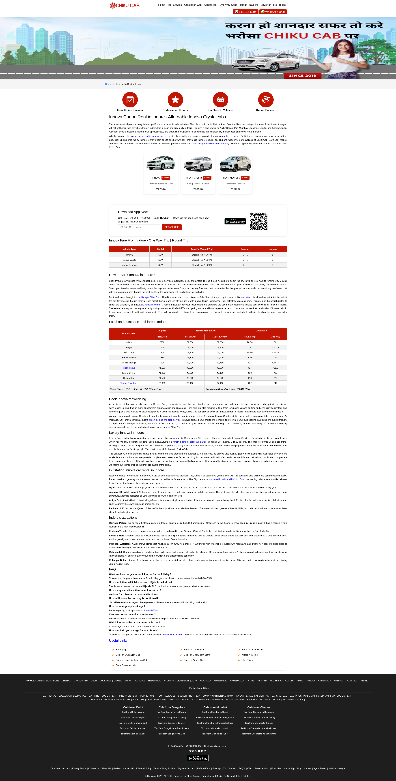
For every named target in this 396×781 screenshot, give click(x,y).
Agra (194, 680)
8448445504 (177, 746)
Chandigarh (81, 680)
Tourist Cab (147, 696)
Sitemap (217, 768)
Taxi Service (175, 4)
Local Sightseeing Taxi (72, 696)
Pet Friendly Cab (293, 699)
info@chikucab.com (216, 746)
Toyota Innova (128, 368)
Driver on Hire (268, 4)
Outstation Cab (193, 4)
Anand (364, 680)
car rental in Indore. (150, 304)
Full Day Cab (272, 699)
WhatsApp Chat (275, 11)
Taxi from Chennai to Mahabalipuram (259, 728)
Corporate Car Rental (210, 699)
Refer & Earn (203, 768)
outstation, (246, 297)
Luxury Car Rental (214, 696)
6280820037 (195, 746)
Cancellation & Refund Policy (137, 768)
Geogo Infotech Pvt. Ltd (238, 776)
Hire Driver (247, 660)
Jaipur (128, 680)
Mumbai (118, 680)
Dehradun (183, 680)
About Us (106, 768)
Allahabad (276, 680)
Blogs (282, 4)
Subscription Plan (189, 696)
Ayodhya (169, 680)
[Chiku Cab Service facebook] (193, 751)
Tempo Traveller (249, 4)
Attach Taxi (262, 696)
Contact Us (93, 768)
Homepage (121, 649)
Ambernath (324, 680)
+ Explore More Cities (198, 688)
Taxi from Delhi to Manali (133, 733)
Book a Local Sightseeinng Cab (131, 660)
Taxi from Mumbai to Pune (215, 733)
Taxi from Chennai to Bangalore (258, 712)
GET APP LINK (172, 227)
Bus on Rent (109, 696)
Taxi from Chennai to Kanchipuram (259, 733)
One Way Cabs (228, 4)
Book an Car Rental (194, 649)
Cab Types (296, 696)
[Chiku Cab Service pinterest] (202, 751)
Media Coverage (337, 768)
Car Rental (49, 696)
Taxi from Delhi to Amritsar (133, 728)
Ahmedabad (220, 680)
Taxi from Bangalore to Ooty (171, 723)
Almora (289, 680)
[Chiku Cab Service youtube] (199, 751)
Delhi (94, 680)
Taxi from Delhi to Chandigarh (132, 723)
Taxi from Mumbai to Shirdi (215, 712)
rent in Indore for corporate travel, (189, 441)
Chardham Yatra (156, 699)
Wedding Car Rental (181, 699)
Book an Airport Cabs (194, 660)
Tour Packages (166, 696)
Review (117, 768)
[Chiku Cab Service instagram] (196, 751)
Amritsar (352, 680)
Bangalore (52, 680)
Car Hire (94, 696)
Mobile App (289, 768)
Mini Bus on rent (341, 696)
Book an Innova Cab (252, 649)
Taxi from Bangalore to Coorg (171, 717)
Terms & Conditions (60, 768)
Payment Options (186, 768)
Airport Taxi (210, 4)
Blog (299, 768)
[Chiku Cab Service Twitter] (190, 751)
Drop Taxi (323, 696)
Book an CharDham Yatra (197, 654)
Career (307, 768)
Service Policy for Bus (164, 768)
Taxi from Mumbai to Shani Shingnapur (215, 717)
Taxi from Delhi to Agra (133, 712)
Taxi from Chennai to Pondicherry (259, 717)
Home (161, 4)
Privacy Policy (79, 768)
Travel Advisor (262, 768)
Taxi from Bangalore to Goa (171, 733)
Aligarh (262, 680)
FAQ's (242, 768)
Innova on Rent (128, 696)
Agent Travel (320, 768)
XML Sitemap (229, 768)
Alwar (300, 680)
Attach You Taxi (250, 654)
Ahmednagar (237, 680)
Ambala (311, 680)
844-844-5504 (247, 11)
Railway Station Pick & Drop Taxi (110, 699)
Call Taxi (309, 696)
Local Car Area (235, 699)
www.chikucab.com (173, 634)
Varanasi (140, 680)
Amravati (339, 680)
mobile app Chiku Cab (149, 297)
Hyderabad (154, 680)
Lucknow (105, 680)
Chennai (66, 680)
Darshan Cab (279, 696)
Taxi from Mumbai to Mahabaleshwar (215, 723)
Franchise (276, 768)
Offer (249, 768)
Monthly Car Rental (240, 696)
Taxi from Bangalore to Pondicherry (171, 728)
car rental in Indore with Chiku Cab (226, 479)
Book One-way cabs (126, 665)
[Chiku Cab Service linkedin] (205, 751)
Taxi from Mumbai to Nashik (214, 728)
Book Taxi (138, 699)
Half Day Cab (254, 699)
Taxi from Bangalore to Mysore (172, 712)
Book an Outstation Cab (128, 654)
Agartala (205, 680)
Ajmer (251, 680)
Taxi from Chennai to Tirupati (259, 723)
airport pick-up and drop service (165, 419)
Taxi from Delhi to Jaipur (133, 717)
